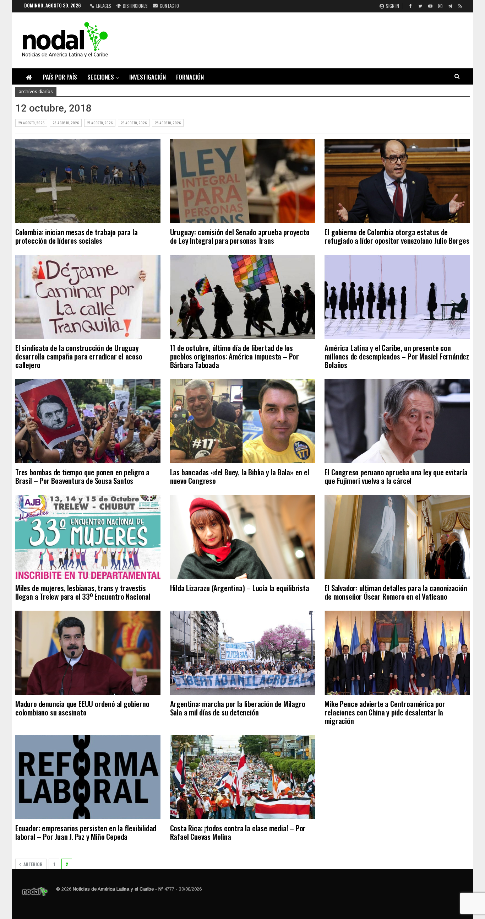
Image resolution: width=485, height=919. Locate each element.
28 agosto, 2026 (66, 122)
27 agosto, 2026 (100, 122)
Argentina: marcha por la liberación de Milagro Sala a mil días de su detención (237, 708)
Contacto (169, 5)
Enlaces (103, 5)
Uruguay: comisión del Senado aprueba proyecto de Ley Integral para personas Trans (240, 236)
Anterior (32, 864)
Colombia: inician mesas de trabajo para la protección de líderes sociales (76, 236)
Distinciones (135, 5)
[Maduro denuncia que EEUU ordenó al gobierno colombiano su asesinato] (87, 653)
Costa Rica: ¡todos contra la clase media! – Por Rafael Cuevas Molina (238, 832)
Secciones (100, 76)
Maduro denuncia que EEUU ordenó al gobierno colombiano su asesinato (82, 708)
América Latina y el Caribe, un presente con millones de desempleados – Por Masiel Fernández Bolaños (397, 356)
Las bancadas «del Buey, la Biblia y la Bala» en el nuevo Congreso (239, 476)
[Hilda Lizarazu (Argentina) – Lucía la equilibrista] (242, 537)
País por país (60, 76)
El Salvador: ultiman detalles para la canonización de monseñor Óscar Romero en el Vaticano (396, 592)
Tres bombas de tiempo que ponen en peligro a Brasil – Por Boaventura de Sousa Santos (82, 476)
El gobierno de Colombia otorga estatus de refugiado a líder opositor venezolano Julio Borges (397, 236)
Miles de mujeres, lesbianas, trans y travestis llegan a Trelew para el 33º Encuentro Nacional (83, 592)
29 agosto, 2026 (31, 122)
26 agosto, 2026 (134, 122)
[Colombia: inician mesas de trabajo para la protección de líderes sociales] (87, 181)
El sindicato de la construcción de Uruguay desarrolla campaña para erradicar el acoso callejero (78, 356)
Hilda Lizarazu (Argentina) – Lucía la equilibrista (239, 587)
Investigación (147, 76)
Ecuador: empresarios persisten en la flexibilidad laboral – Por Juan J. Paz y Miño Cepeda (85, 832)
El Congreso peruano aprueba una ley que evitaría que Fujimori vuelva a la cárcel (396, 476)
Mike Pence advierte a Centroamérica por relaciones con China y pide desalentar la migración (385, 712)
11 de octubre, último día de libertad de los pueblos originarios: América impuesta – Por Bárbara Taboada (234, 356)
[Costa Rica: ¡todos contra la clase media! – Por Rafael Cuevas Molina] (242, 777)
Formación (190, 76)
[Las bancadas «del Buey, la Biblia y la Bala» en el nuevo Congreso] (242, 421)
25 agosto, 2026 (168, 122)
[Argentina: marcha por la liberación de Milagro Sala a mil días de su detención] (242, 653)
